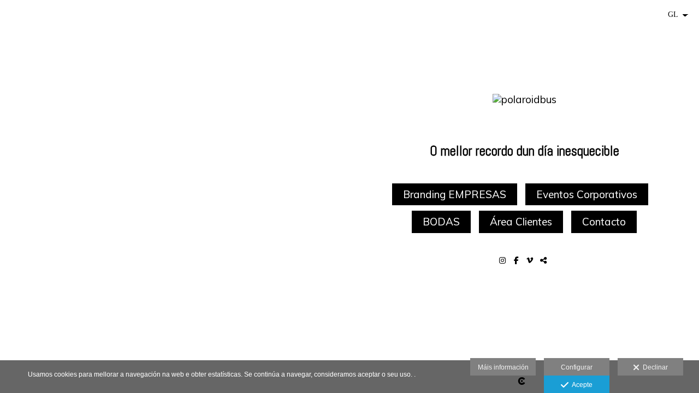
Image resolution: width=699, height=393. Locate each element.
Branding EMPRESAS (454, 194)
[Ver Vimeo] (531, 260)
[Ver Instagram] (504, 260)
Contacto (604, 221)
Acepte (580, 385)
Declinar (653, 367)
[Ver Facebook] (517, 260)
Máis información (503, 367)
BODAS (441, 221)
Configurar (577, 367)
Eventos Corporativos (586, 194)
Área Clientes (521, 221)
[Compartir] (545, 260)
